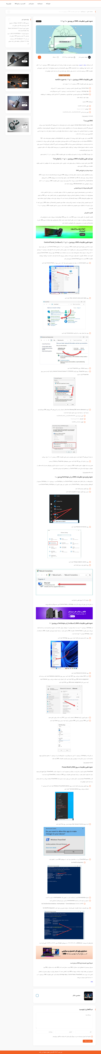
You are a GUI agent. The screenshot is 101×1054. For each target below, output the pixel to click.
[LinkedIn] (37, 995)
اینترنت (80, 65)
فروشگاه (48, 4)
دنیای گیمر (31, 4)
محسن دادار (81, 57)
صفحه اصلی (90, 11)
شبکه (85, 65)
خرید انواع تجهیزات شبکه (64, 75)
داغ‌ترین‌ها (8, 4)
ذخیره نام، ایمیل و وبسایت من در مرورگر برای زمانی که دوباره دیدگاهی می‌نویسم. (72, 1036)
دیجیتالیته (40, 4)
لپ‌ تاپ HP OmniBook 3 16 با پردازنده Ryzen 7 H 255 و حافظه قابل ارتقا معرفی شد (18, 41)
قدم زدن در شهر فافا (20, 4)
